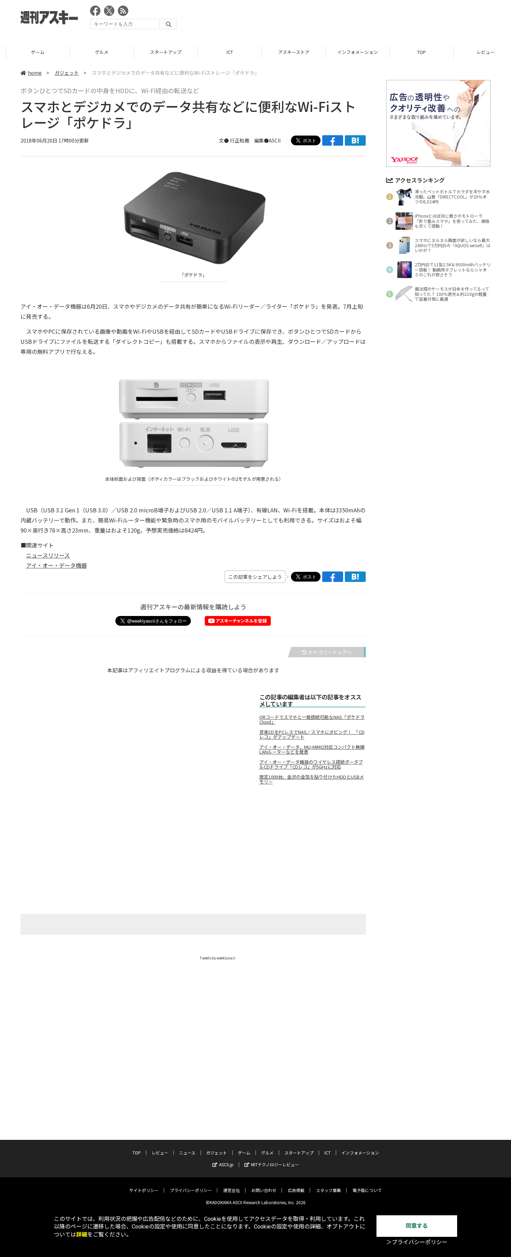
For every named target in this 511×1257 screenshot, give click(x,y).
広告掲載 (296, 1190)
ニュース (187, 1152)
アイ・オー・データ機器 (56, 565)
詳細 (81, 1234)
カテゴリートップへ (330, 652)
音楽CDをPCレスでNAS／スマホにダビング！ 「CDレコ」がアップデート (312, 734)
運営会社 (231, 1190)
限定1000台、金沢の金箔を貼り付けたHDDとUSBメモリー (311, 779)
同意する (417, 1226)
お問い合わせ (263, 1190)
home (35, 72)
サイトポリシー (144, 1190)
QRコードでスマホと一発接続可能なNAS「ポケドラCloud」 (312, 719)
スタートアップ (160, 52)
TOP (415, 52)
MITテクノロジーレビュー (275, 1164)
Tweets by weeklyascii (217, 957)
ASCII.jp (226, 1164)
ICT (224, 52)
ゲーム (32, 52)
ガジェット (67, 72)
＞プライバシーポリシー (416, 1242)
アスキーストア (287, 52)
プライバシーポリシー (191, 1190)
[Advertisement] (363, 19)
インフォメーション (351, 52)
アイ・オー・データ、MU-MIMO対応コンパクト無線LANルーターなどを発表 (312, 749)
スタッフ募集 (328, 1190)
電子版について (367, 1190)
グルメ (96, 52)
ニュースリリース (48, 555)
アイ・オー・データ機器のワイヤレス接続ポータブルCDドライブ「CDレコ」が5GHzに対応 (311, 764)
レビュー (160, 1152)
